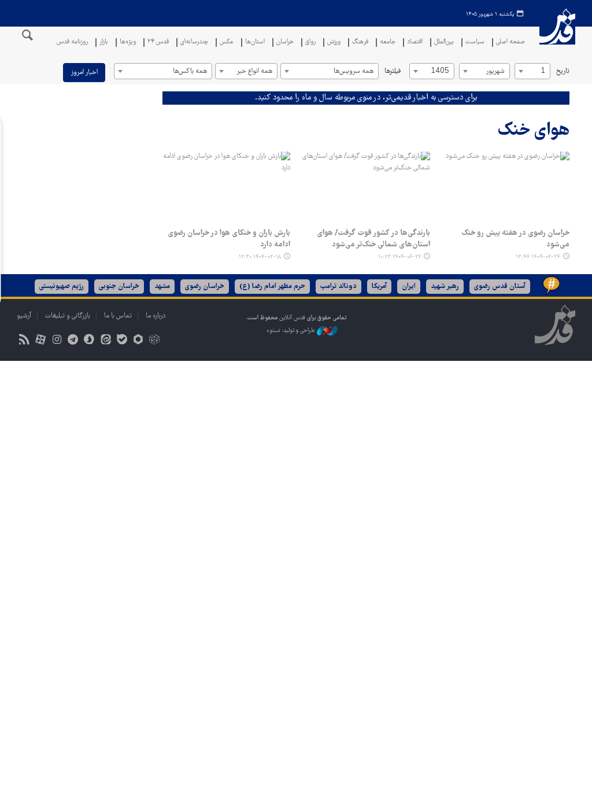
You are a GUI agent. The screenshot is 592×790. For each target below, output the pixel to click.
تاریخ (562, 71)
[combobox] (532, 71)
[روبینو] (138, 341)
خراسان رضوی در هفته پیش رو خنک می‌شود (515, 238)
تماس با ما (118, 316)
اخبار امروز (84, 72)
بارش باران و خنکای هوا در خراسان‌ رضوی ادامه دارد (229, 238)
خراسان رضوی (204, 286)
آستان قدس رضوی (500, 286)
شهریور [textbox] (495, 71)
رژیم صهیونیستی (61, 286)
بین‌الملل (444, 42)
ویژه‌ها (128, 42)
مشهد (162, 286)
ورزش (334, 42)
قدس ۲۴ (158, 42)
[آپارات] (40, 341)
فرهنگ (360, 42)
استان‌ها (255, 42)
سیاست (474, 42)
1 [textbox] (543, 71)
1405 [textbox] (440, 71)
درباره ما (155, 316)
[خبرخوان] (24, 341)
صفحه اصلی (510, 42)
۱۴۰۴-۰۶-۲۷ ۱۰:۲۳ (399, 257)
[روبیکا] (154, 341)
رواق (310, 42)
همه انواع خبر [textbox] (254, 71)
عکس (227, 42)
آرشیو (24, 316)
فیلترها (392, 71)
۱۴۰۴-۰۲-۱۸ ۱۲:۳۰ (260, 257)
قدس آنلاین (557, 34)
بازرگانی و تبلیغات (67, 316)
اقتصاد (415, 42)
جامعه (387, 42)
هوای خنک (533, 131)
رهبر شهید (445, 286)
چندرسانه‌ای (194, 42)
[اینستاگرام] (56, 341)
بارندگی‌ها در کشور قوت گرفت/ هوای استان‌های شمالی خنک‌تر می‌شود (373, 238)
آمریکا (379, 286)
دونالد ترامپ (338, 286)
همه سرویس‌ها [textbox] (353, 71)
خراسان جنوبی (119, 286)
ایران (409, 286)
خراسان (285, 42)
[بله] (121, 341)
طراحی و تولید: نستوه (292, 330)
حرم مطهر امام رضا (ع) (272, 286)
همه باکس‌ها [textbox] (190, 71)
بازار (103, 42)
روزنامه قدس (72, 42)
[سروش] (89, 341)
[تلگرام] (73, 341)
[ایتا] (105, 341)
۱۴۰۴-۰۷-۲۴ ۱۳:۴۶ (538, 257)
